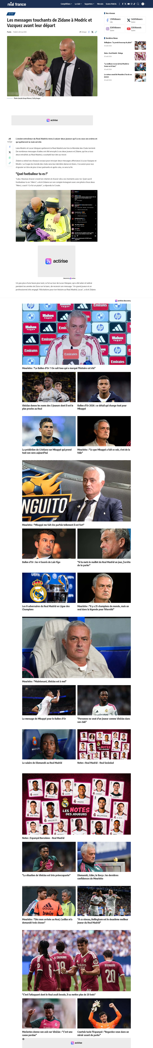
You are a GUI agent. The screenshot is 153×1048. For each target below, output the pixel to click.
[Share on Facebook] (89, 32)
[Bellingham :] (140, 45)
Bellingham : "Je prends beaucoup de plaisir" (118, 42)
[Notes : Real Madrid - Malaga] (140, 56)
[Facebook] (123, 4)
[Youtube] (135, 29)
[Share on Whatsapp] (9, 157)
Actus (11, 14)
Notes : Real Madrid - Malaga (113, 53)
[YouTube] (128, 4)
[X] (125, 4)
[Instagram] (131, 4)
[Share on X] (92, 32)
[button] (119, 4)
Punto (9, 32)
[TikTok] (134, 4)
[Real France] (21, 4)
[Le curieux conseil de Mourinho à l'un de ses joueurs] (140, 77)
